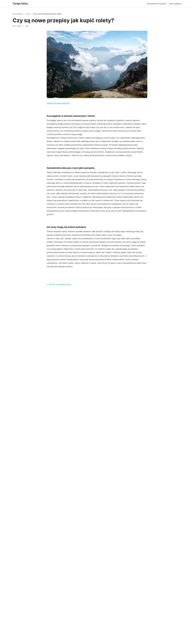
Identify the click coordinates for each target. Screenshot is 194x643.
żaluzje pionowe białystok (58, 103)
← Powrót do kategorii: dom (59, 284)
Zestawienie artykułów (156, 3)
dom (28, 14)
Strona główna (175, 3)
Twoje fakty (20, 3)
